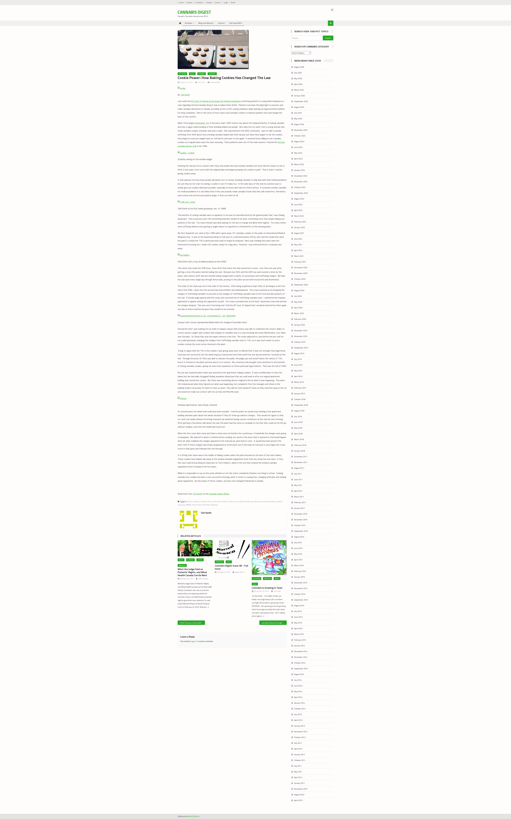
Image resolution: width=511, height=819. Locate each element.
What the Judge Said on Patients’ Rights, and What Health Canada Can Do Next (192, 572)
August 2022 (299, 198)
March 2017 (299, 496)
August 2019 (299, 353)
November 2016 (300, 519)
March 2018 (299, 439)
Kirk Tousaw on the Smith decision (193, 622)
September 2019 (301, 347)
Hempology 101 (202, 123)
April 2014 (298, 697)
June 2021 (298, 238)
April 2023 (298, 158)
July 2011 (298, 766)
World (233, 2)
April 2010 (298, 800)
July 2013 (298, 714)
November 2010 (300, 788)
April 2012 (298, 748)
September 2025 (301, 101)
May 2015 (298, 622)
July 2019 (298, 359)
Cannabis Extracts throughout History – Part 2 (274, 622)
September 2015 (301, 599)
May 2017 (298, 485)
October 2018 (299, 399)
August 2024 (299, 124)
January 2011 (299, 783)
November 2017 (300, 462)
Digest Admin (239, 572)
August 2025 (299, 107)
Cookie (223, 501)
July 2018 (298, 416)
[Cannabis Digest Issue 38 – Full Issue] (232, 549)
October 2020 (299, 279)
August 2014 (299, 674)
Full (228, 562)
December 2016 (300, 513)
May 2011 (298, 771)
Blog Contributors (205, 23)
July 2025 (298, 112)
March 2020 (299, 313)
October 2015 (299, 594)
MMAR (188, 504)
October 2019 (299, 342)
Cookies (230, 501)
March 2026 (299, 89)
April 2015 (298, 628)
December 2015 (300, 582)
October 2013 (299, 708)
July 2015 (298, 611)
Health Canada (244, 501)
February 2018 (300, 445)
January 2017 (299, 508)
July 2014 (298, 680)
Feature (189, 2)
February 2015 (300, 639)
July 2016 (298, 542)
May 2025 (298, 118)
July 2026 (298, 72)
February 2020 (300, 319)
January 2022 (299, 227)
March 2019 (299, 382)
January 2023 (299, 170)
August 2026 (299, 67)
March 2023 (299, 164)
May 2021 (298, 244)
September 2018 (301, 405)
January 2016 (299, 576)
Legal (226, 2)
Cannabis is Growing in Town (267, 588)
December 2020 (300, 267)
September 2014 (301, 668)
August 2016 (299, 536)
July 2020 (298, 296)
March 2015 (299, 634)
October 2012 (299, 737)
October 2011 (299, 760)
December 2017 (300, 456)
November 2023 (300, 130)
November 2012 (300, 731)
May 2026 (298, 78)
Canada (208, 2)
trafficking (214, 504)
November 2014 (300, 657)
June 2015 (298, 617)
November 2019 (300, 336)
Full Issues (199, 2)
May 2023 (298, 152)
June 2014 (298, 685)
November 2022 (300, 181)
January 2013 (299, 725)
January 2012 (299, 754)
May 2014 (298, 691)
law (252, 501)
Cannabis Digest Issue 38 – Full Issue (231, 567)
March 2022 (299, 216)
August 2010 (299, 794)
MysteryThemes (193, 816)
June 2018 (298, 422)
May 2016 (298, 554)
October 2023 (299, 135)
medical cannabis (269, 501)
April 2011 (298, 777)
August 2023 (299, 141)
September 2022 (301, 193)
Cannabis (203, 501)
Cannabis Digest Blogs (219, 493)
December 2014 (300, 651)
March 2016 (299, 565)
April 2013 (298, 720)
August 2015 (299, 605)
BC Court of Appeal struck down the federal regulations (216, 101)
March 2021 (299, 256)
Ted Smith (201, 82)
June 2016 (298, 548)
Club (209, 501)
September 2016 (301, 531)
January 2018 (299, 450)
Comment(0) (215, 82)
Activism (182, 73)
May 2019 (298, 370)
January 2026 (299, 95)
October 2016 (299, 525)
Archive (267, 578)
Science (218, 2)
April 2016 (298, 559)
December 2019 (300, 330)
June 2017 (298, 479)
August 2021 (299, 233)
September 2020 (301, 284)
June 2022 (298, 204)
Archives (188, 23)
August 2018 (299, 410)
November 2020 (300, 273)
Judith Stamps (203, 578)
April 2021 (298, 250)
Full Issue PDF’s (235, 23)
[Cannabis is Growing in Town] (269, 557)
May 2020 (298, 301)
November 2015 (300, 588)
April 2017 (298, 491)
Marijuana (258, 501)
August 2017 (299, 468)
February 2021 (300, 261)
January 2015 (299, 645)
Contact (221, 23)
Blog (192, 73)
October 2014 (299, 662)
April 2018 (298, 433)
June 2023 (298, 147)
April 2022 (298, 210)
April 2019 (298, 376)
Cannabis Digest (194, 12)
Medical (182, 565)
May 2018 (298, 427)
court (236, 501)
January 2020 (299, 324)
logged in (194, 641)
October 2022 (299, 187)
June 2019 (298, 364)
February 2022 (300, 221)
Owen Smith (196, 504)
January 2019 (299, 393)
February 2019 (300, 387)
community (216, 501)
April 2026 (298, 84)
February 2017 (300, 502)
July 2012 (298, 743)
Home (181, 2)
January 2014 (299, 702)
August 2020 (299, 290)
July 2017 (298, 473)
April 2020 (298, 307)
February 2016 (300, 571)
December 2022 (300, 175)
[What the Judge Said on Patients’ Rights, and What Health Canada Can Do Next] (195, 548)
